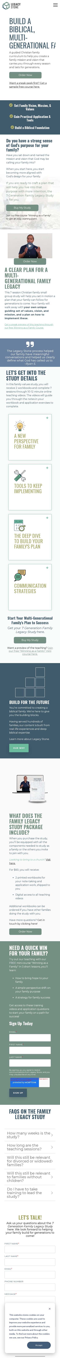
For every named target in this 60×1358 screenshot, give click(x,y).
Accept (38, 1345)
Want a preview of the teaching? (30, 651)
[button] (55, 4)
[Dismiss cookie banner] (50, 1309)
